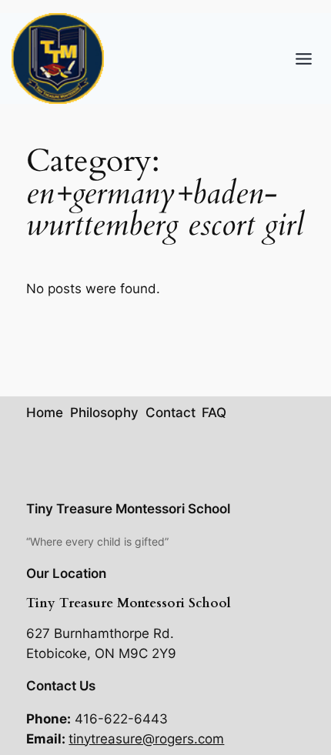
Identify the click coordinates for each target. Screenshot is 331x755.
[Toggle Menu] (303, 59)
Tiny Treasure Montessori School (128, 508)
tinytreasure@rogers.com (146, 739)
